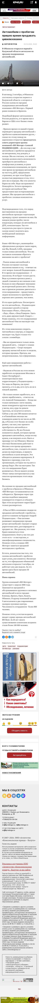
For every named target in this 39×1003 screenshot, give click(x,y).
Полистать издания (9, 844)
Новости (5, 18)
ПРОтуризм (26, 22)
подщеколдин (22, 646)
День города (15, 22)
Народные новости (17, 18)
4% (29, 723)
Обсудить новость (19, 730)
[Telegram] (12, 637)
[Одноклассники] (6, 637)
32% (9, 723)
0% (3, 723)
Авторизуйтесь (19, 755)
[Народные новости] (31, 2)
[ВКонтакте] (3, 637)
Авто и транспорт (8, 27)
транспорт (12, 646)
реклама (16, 648)
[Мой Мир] (9, 637)
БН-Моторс (6, 648)
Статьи (29, 18)
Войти (36, 2)
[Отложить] (17, 83)
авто (4, 646)
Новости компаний (11, 773)
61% (20, 723)
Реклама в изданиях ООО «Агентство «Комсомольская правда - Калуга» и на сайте (17, 866)
